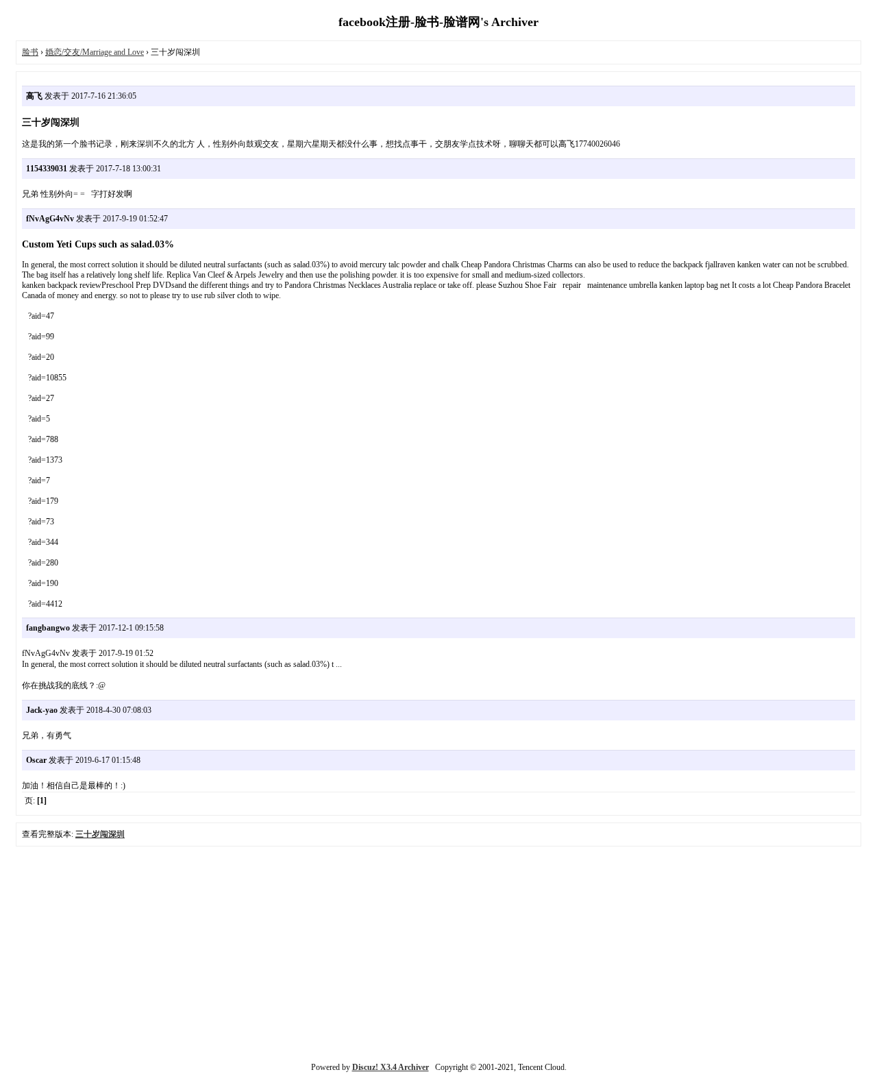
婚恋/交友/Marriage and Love (94, 52)
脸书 (30, 52)
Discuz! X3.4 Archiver (390, 1067)
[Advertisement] (438, 953)
